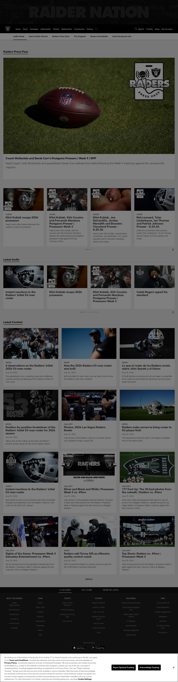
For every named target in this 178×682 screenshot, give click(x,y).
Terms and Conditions (18, 660)
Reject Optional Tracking (123, 667)
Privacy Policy (10, 663)
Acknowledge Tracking (149, 667)
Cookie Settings (85, 679)
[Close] (173, 668)
